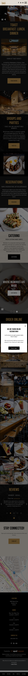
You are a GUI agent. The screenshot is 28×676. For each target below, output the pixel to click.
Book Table (14, 348)
